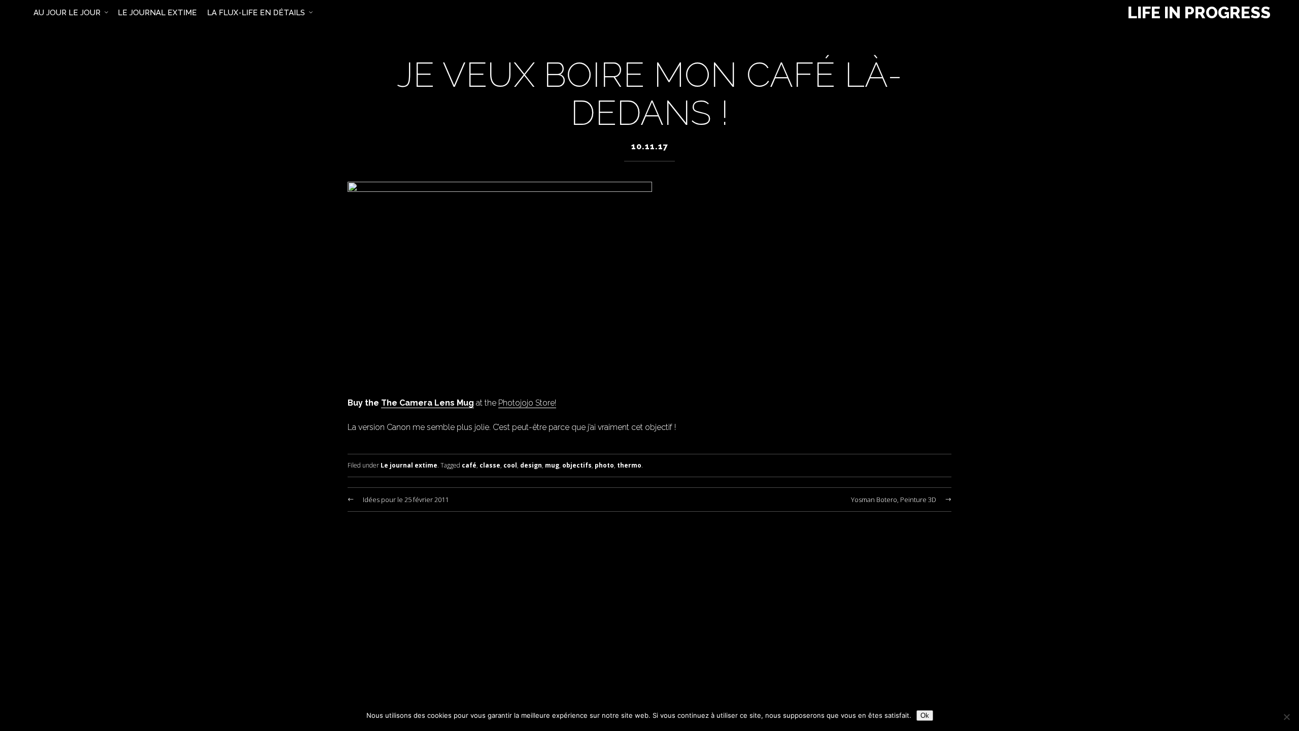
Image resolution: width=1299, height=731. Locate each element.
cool (510, 465)
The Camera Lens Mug (427, 403)
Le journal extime (409, 465)
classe (490, 465)
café (469, 465)
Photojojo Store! (527, 403)
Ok (924, 715)
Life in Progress (1199, 13)
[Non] (1286, 717)
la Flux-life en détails (256, 12)
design (531, 465)
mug (552, 465)
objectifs (577, 465)
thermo (629, 465)
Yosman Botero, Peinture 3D (893, 499)
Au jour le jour (66, 12)
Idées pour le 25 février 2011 (406, 499)
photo (604, 465)
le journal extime (157, 12)
